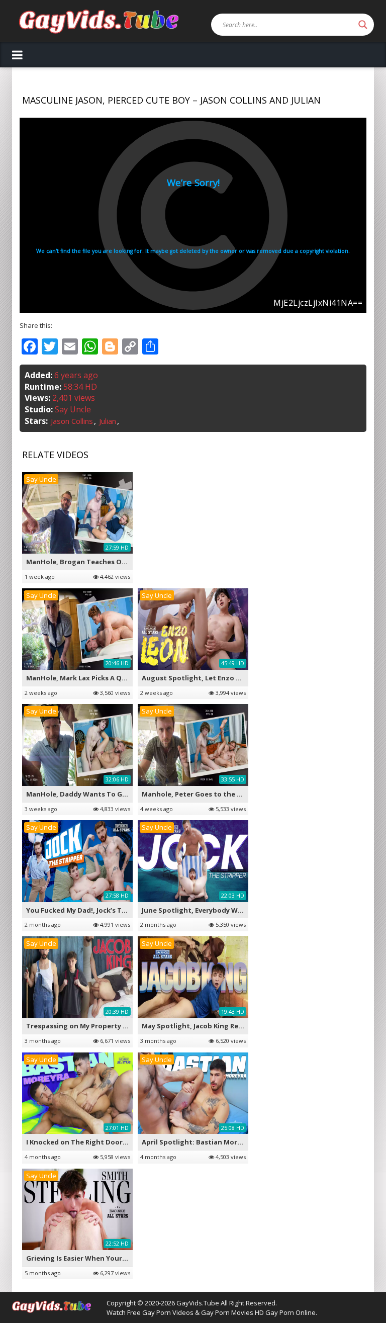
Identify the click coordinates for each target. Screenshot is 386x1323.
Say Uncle (73, 409)
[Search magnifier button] (363, 25)
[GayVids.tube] (98, 21)
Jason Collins (72, 421)
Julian (107, 421)
